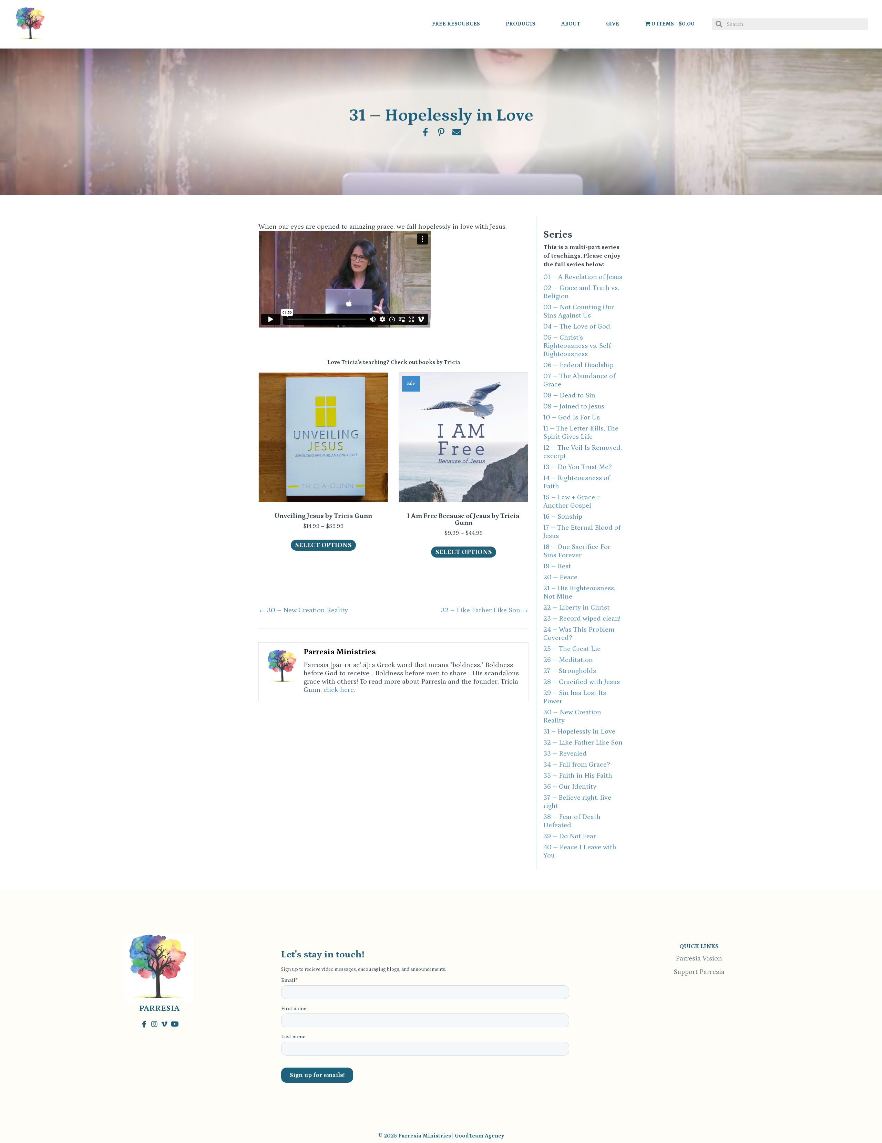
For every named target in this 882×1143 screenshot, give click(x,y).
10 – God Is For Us (571, 417)
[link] (456, 24)
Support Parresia (699, 972)
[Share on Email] (456, 132)
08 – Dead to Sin (569, 395)
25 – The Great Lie (572, 649)
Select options (323, 545)
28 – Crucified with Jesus (581, 682)
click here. (339, 690)
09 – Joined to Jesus (573, 406)
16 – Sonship (562, 516)
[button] (144, 1024)
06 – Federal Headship (578, 365)
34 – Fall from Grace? (576, 764)
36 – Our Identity (569, 786)
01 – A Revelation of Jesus (582, 277)
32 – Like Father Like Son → (485, 610)
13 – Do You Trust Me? (577, 467)
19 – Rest (557, 566)
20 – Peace (560, 577)
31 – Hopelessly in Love (579, 731)
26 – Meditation (568, 660)
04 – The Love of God (576, 326)
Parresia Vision (699, 958)
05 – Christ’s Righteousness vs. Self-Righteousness (578, 346)
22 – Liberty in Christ (576, 607)
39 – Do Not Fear (569, 836)
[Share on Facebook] (425, 132)
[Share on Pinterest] (441, 132)
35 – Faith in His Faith (577, 775)
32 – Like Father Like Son (583, 742)
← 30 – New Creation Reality (303, 610)
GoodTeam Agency (479, 1136)
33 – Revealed (565, 753)
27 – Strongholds (569, 671)
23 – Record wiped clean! (582, 618)
